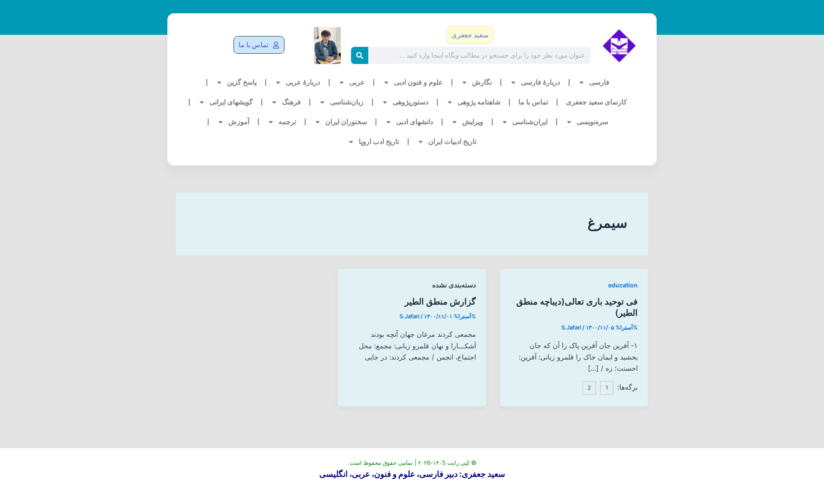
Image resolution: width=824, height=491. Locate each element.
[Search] (359, 55)
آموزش (238, 122)
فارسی (599, 82)
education (623, 285)
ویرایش (472, 122)
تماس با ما (533, 102)
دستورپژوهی (410, 102)
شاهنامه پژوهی (478, 102)
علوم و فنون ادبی (418, 82)
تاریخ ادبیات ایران (452, 141)
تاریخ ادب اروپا (379, 141)
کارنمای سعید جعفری (596, 102)
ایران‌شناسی (530, 122)
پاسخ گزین (242, 82)
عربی (357, 82)
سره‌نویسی (592, 122)
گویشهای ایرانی (231, 102)
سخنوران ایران (346, 122)
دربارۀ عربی (303, 82)
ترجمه (287, 122)
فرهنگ (291, 102)
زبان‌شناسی (347, 102)
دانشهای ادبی (414, 122)
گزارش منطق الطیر (440, 301)
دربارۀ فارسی (540, 82)
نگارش (482, 82)
